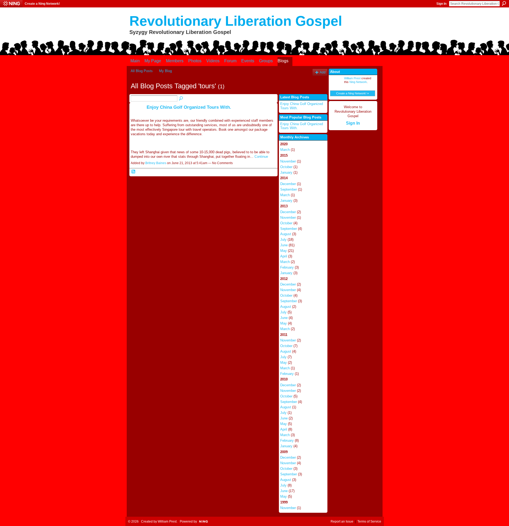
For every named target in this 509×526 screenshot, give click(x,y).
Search (504, 3)
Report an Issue (342, 521)
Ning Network (358, 82)
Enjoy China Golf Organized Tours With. (189, 107)
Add (323, 72)
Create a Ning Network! (42, 4)
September (288, 189)
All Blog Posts (142, 71)
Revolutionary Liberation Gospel (235, 21)
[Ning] (11, 3)
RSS (133, 171)
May (283, 251)
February (287, 267)
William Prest (352, 78)
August (285, 234)
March (285, 150)
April (283, 256)
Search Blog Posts (181, 98)
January (286, 172)
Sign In (441, 4)
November (288, 161)
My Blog (165, 71)
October (286, 167)
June (284, 245)
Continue (261, 157)
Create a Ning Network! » (352, 93)
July (283, 240)
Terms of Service (369, 521)
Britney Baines (155, 163)
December (288, 184)
